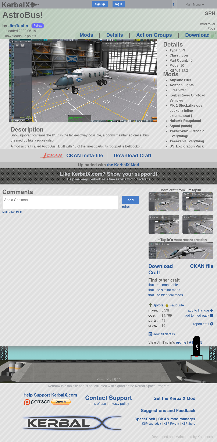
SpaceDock (145, 419)
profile (181, 342)
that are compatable (163, 285)
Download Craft (132, 155)
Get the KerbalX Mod (174, 398)
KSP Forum (171, 423)
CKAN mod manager (176, 419)
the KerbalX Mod (123, 165)
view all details (163, 334)
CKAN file (201, 265)
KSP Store (188, 423)
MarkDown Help (12, 211)
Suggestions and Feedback (168, 410)
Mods (86, 35)
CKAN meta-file (84, 155)
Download (197, 35)
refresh (127, 206)
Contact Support (108, 397)
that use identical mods (165, 295)
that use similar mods (164, 290)
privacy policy (118, 403)
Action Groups (154, 35)
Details (114, 35)
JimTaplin (18, 25)
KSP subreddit (151, 423)
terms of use (97, 403)
